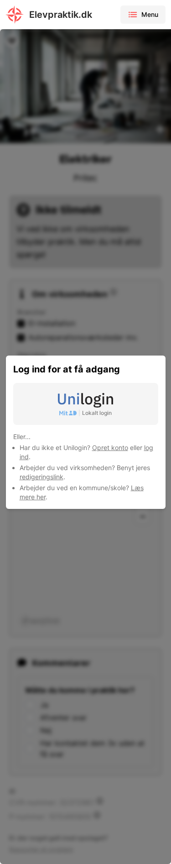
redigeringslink (41, 477)
